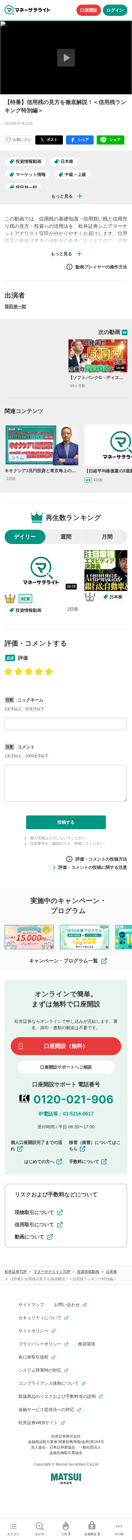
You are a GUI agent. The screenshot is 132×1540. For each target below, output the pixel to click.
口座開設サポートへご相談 (66, 1067)
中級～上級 (75, 174)
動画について (29, 1236)
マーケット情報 (31, 174)
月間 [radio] (107, 537)
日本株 (66, 161)
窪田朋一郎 (26, 187)
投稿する (66, 822)
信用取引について (34, 1224)
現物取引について (34, 1212)
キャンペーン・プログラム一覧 (63, 960)
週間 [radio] (66, 537)
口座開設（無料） (66, 1046)
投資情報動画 (28, 161)
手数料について (84, 1161)
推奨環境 (86, 1343)
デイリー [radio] (25, 537)
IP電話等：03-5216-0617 (66, 1113)
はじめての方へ (39, 1161)
